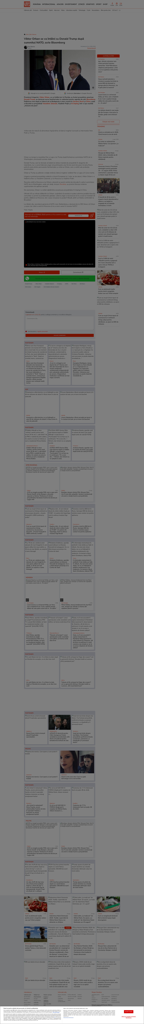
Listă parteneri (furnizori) (68, 1017)
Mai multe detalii (56, 1012)
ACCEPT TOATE (128, 1011)
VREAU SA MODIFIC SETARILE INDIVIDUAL (129, 1017)
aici (55, 1017)
